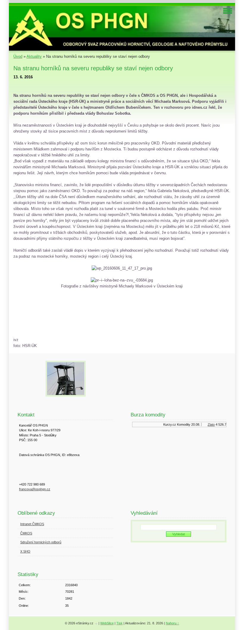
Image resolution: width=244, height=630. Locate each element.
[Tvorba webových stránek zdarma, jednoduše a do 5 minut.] (96, 623)
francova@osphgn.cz (34, 489)
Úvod (17, 56)
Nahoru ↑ (172, 623)
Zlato (208, 424)
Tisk (119, 623)
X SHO (25, 551)
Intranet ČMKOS (32, 524)
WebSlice (107, 623)
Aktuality (34, 56)
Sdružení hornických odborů (40, 542)
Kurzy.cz (167, 424)
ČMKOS (26, 533)
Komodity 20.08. (186, 424)
